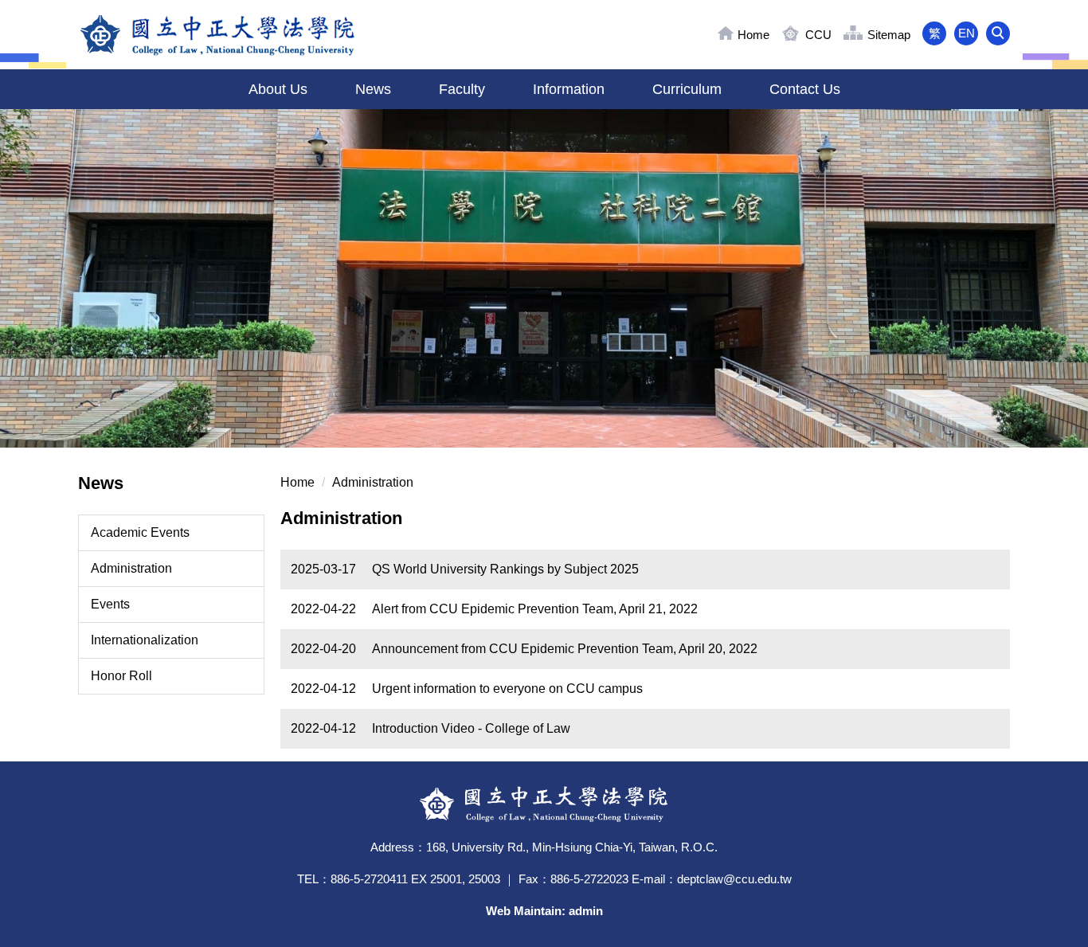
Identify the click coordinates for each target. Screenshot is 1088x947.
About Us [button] (278, 89)
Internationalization (144, 640)
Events (110, 604)
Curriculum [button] (687, 89)
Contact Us (804, 89)
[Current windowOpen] (544, 278)
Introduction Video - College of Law (471, 728)
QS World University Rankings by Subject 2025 (505, 569)
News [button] (373, 89)
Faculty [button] (462, 89)
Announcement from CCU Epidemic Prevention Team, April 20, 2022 (564, 648)
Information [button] (569, 89)
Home (753, 34)
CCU (818, 34)
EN (966, 33)
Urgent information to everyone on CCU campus (507, 688)
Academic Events (140, 532)
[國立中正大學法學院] (218, 34)
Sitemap (888, 34)
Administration (131, 568)
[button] (998, 33)
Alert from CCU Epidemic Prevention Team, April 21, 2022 (535, 609)
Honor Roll (121, 676)
